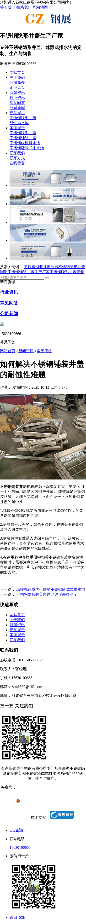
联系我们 (24, 7)
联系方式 (17, 158)
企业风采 (17, 88)
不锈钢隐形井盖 (23, 118)
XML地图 (43, 792)
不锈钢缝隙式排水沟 (27, 148)
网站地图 (40, 7)
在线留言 (17, 163)
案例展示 (17, 128)
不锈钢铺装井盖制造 (41, 267)
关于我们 (7, 7)
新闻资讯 (17, 93)
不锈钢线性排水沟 (25, 143)
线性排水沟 (19, 123)
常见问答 (17, 103)
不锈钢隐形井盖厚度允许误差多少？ (46, 594)
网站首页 (17, 72)
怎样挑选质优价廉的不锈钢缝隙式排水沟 (50, 589)
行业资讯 (17, 98)
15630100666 (20, 847)
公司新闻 (17, 108)
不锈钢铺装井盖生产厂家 (29, 272)
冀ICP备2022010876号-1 (36, 787)
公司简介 (17, 83)
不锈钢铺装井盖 (23, 138)
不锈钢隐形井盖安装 (67, 272)
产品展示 (17, 113)
